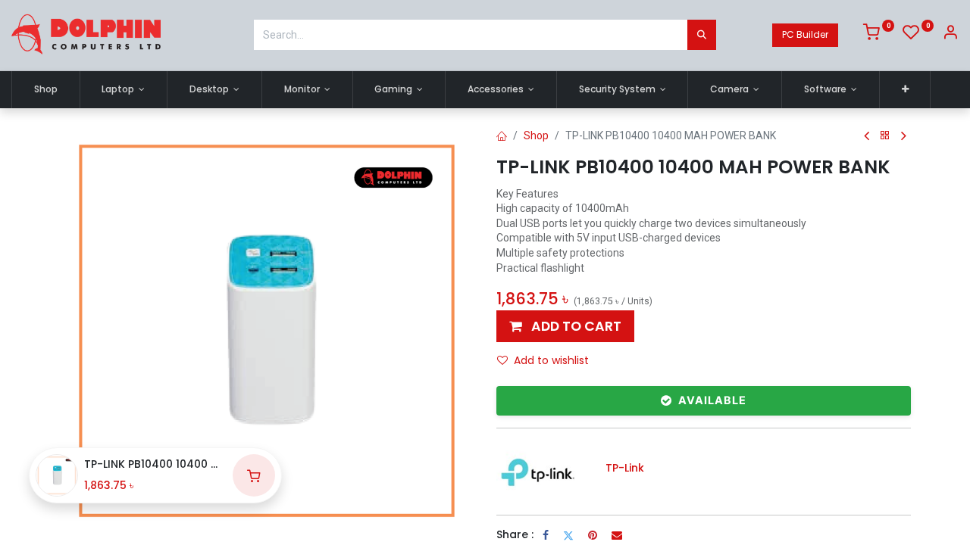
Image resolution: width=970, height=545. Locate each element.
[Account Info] (950, 35)
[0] (878, 35)
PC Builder (805, 34)
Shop (536, 135)
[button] (905, 89)
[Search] (701, 35)
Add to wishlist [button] (551, 360)
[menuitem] (46, 89)
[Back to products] (885, 136)
